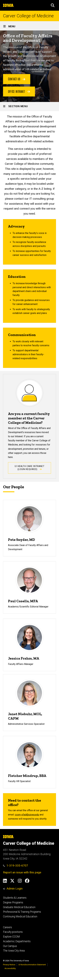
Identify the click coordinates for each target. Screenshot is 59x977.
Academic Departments (17, 941)
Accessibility (10, 968)
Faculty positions (13, 931)
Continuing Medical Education (20, 916)
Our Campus (10, 946)
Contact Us (14, 79)
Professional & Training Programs (22, 911)
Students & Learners (14, 897)
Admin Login (15, 888)
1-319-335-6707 (17, 865)
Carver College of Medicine (28, 16)
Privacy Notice (9, 964)
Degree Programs (13, 902)
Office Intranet (17, 91)
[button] (52, 5)
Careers (7, 927)
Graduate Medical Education (19, 907)
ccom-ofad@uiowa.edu (27, 814)
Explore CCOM (11, 936)
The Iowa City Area (14, 950)
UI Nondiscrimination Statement (32, 964)
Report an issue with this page (22, 872)
